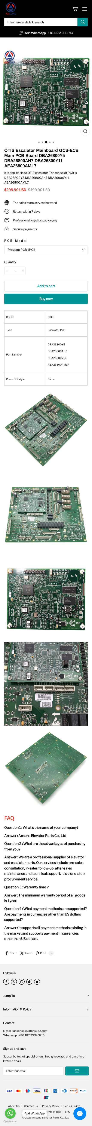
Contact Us (31, 1106)
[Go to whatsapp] (10, 1113)
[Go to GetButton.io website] (10, 1121)
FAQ (67, 1111)
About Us (13, 1106)
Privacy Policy (50, 1106)
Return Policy (72, 1106)
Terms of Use (53, 1111)
